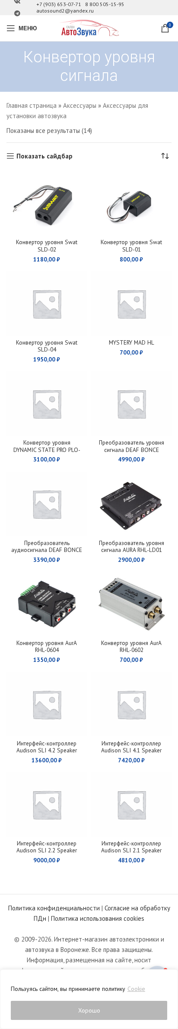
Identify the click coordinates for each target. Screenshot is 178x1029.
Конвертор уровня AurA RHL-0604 (46, 646)
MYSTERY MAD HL (131, 342)
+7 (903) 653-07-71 (58, 4)
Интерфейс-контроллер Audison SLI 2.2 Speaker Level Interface (46, 850)
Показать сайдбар (44, 156)
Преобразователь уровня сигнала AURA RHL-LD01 (131, 546)
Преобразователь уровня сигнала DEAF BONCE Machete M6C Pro (131, 449)
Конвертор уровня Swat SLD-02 (46, 245)
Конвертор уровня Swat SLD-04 (46, 346)
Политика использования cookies (97, 918)
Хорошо (89, 1010)
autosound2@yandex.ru (65, 10)
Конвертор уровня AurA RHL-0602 (131, 646)
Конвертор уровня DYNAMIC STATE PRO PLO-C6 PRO (46, 449)
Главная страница (31, 105)
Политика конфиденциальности (54, 908)
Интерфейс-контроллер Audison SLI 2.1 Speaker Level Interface (131, 850)
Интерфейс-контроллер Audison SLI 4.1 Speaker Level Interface (131, 750)
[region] (89, 999)
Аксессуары (79, 105)
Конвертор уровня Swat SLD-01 (131, 245)
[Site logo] (89, 27)
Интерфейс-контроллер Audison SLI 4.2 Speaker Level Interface (46, 750)
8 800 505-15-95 (104, 4)
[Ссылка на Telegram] (17, 13)
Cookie (136, 989)
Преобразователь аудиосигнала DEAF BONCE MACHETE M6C (46, 550)
